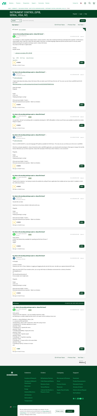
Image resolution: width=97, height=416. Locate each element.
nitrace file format (29, 58)
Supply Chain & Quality (63, 390)
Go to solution (22, 29)
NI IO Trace (22, 58)
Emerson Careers (61, 384)
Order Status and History (47, 381)
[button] (14, 62)
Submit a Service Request (79, 390)
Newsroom (59, 387)
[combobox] (50, 20)
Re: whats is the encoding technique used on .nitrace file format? (29, 72)
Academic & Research (30, 378)
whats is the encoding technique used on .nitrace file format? (28, 34)
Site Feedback (77, 393)
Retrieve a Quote (45, 384)
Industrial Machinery (29, 392)
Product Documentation (79, 381)
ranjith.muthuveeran (18, 77)
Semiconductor (28, 397)
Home (9, 8)
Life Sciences (27, 395)
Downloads (76, 378)
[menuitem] (11, 3)
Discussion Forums (23, 8)
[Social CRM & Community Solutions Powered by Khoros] (82, 362)
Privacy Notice (46, 411)
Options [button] (81, 36)
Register (75, 14)
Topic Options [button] (15, 24)
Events (58, 393)
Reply (81, 62)
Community (14, 8)
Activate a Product (78, 387)
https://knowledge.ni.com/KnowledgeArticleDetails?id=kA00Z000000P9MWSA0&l (33, 84)
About (58, 381)
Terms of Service (45, 387)
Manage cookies (59, 411)
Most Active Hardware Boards (36, 8)
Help (86, 14)
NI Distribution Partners (47, 378)
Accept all (70, 411)
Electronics (27, 386)
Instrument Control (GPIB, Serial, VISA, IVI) (56, 8)
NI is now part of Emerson (63, 378)
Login (80, 14)
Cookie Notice (23, 412)
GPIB (17, 58)
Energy (26, 389)
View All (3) (15, 60)
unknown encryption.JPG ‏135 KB (23, 53)
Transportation (28, 400)
